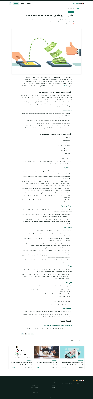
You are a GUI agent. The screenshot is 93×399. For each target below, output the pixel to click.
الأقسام (22, 3)
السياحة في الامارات (34, 387)
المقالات (16, 3)
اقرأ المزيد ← (63, 367)
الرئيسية (29, 3)
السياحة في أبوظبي (35, 385)
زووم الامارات (66, 86)
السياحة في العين (35, 392)
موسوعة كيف (78, 8)
